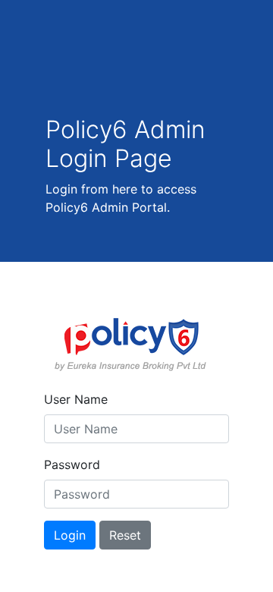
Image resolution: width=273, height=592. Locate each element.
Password (72, 464)
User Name (76, 399)
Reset (125, 535)
